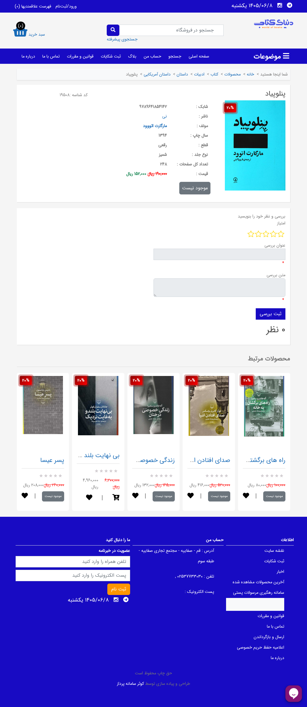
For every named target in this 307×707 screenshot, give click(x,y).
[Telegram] (289, 5)
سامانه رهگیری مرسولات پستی (258, 592)
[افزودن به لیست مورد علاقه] (25, 496)
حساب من (152, 56)
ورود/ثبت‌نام (66, 6)
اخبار (280, 571)
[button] (116, 498)
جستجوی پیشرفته (122, 39)
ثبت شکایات (111, 56)
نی (164, 116)
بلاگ (132, 56)
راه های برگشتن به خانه (255, 460)
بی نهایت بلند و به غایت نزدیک (79, 455)
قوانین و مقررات (80, 56)
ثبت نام (118, 589)
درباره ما (28, 56)
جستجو (174, 56)
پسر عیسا (52, 460)
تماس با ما (51, 56)
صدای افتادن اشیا (207, 460)
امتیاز (281, 223)
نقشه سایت (274, 550)
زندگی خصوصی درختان (145, 460)
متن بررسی (276, 275)
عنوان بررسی (274, 245)
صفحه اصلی (199, 56)
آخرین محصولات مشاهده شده (258, 582)
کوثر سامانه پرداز (130, 683)
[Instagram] (279, 5)
